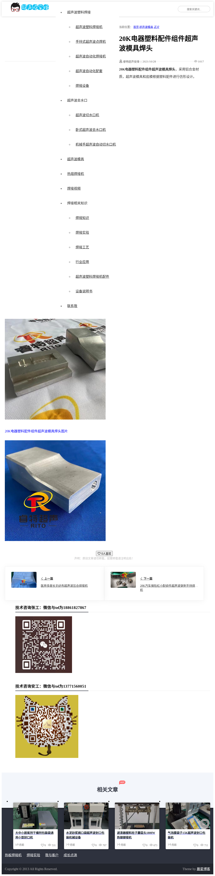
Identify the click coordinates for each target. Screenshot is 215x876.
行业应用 (82, 262)
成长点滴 (70, 855)
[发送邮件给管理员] (205, 826)
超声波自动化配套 (89, 71)
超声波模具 (75, 159)
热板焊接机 (13, 855)
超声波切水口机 (87, 115)
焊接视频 (74, 188)
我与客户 (52, 855)
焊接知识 (82, 218)
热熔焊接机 (75, 174)
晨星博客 (203, 869)
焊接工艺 (82, 247)
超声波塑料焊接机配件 (92, 276)
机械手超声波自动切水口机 (96, 144)
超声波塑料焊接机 (89, 27)
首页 (136, 27)
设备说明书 (84, 291)
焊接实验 (82, 232)
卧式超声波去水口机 (91, 130)
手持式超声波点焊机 (91, 41)
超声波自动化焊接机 (91, 56)
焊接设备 (82, 85)
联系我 (72, 306)
